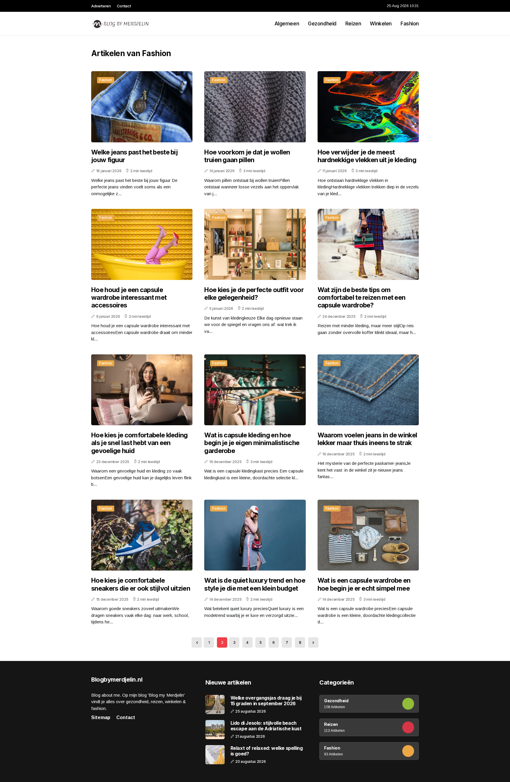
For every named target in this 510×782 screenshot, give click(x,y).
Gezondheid (322, 24)
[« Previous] (197, 642)
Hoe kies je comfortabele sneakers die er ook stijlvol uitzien (140, 584)
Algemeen (286, 24)
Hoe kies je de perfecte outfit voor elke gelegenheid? (254, 293)
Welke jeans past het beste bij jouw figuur (134, 156)
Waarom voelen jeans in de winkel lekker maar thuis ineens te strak (367, 439)
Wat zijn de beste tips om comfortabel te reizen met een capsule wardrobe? (362, 297)
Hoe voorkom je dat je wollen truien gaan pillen (247, 156)
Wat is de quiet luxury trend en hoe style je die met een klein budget (254, 584)
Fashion (410, 24)
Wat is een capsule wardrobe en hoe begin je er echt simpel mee (364, 584)
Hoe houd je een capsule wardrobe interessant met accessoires (128, 297)
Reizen (353, 24)
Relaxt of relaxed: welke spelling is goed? (267, 751)
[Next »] (313, 642)
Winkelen (381, 24)
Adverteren (101, 6)
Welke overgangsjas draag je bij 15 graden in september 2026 (266, 700)
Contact (124, 6)
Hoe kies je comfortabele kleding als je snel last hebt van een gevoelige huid (139, 442)
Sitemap (100, 717)
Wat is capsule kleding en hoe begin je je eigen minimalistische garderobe (251, 442)
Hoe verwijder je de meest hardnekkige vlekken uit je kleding (367, 156)
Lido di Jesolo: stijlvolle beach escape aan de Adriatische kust (266, 726)
